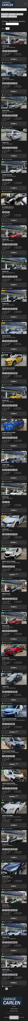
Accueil (14, 1006)
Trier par (3, 24)
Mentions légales (14, 1008)
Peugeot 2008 (12, 14)
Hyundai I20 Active (12, 16)
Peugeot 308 (4, 16)
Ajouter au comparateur (7, 62)
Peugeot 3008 (5, 14)
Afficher (3, 28)
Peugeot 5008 (20, 14)
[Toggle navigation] (25, 4)
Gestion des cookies (14, 1011)
